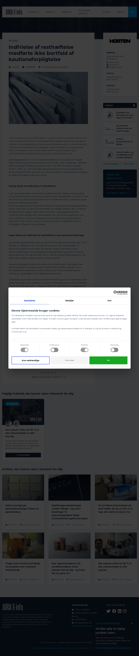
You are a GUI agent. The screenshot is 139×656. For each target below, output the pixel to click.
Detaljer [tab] (69, 300)
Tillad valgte (69, 360)
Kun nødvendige (30, 360)
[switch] (54, 350)
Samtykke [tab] (29, 300)
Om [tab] (109, 300)
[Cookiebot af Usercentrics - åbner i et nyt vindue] (115, 293)
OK (108, 360)
